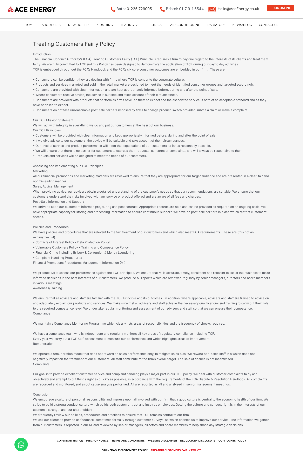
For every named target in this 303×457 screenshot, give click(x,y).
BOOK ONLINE (280, 8)
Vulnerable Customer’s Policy (125, 450)
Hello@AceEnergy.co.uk (238, 9)
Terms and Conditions (128, 440)
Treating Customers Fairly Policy (176, 450)
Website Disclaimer (162, 440)
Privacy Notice (97, 440)
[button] (59, 25)
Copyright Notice (70, 440)
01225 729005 (139, 9)
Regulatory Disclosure (197, 440)
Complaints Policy (232, 440)
